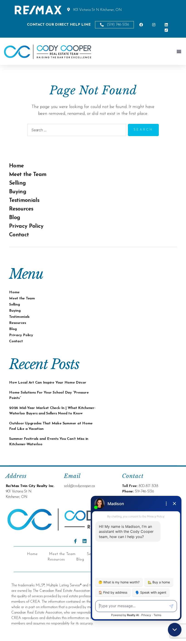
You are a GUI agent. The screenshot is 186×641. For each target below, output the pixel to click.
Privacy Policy (26, 226)
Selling (17, 183)
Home (16, 166)
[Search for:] (75, 131)
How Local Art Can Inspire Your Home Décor (47, 382)
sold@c (69, 486)
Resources (21, 209)
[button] (179, 51)
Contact (19, 235)
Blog (14, 217)
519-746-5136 (144, 491)
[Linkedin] (84, 541)
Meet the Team (27, 174)
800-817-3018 (148, 486)
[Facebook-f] (75, 541)
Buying (17, 192)
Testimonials (24, 200)
